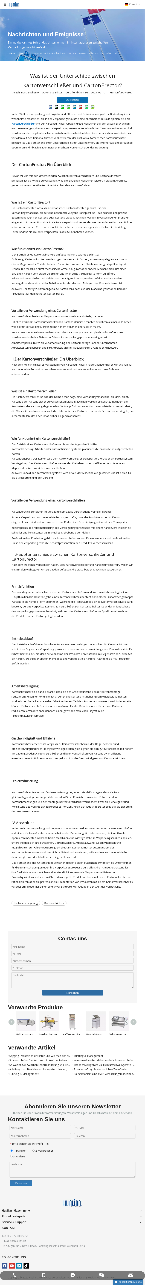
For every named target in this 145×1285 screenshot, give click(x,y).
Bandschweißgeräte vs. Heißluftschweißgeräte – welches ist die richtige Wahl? (105, 1064)
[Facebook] (4, 1266)
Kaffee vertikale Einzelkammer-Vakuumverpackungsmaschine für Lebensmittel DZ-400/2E (72, 1034)
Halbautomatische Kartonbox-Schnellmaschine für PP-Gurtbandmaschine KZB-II (26, 1034)
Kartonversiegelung (26, 903)
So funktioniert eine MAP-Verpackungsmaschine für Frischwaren (105, 1073)
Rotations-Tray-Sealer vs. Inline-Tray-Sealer (101, 1069)
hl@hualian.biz (18, 1241)
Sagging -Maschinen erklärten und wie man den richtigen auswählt (40, 1055)
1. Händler (19, 1150)
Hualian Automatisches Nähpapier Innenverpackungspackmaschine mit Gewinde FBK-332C (49, 1034)
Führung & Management (88, 1055)
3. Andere (19, 1156)
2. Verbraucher (44, 1150)
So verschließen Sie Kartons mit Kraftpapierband (38, 1060)
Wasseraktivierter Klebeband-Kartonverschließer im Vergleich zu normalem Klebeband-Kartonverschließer (105, 1060)
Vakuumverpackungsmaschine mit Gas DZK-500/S (119, 1034)
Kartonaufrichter (54, 903)
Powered (126, 92)
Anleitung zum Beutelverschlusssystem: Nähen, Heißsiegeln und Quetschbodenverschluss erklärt (40, 1069)
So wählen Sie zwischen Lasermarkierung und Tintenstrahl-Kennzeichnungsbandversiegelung (40, 1064)
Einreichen (72, 992)
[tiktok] (26, 1266)
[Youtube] (12, 1266)
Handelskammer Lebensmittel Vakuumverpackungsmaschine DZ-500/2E (96, 1034)
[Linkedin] (19, 1266)
